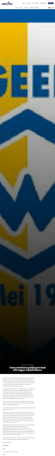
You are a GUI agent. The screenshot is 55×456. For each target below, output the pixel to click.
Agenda (23, 3)
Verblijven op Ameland (34, 7)
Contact (51, 3)
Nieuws (20, 7)
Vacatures (29, 3)
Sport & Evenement (30, 364)
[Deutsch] (49, 7)
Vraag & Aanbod (35, 3)
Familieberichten (43, 3)
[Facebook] (51, 7)
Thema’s (25, 7)
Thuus (16, 7)
